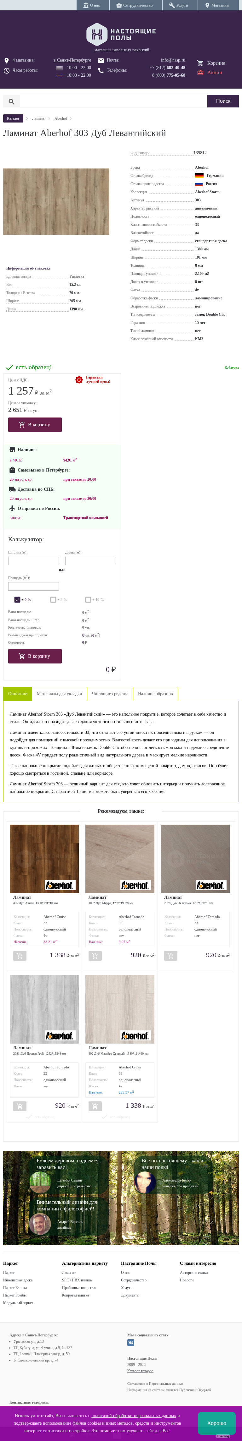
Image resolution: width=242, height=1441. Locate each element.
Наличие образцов (155, 693)
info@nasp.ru (173, 60)
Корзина (216, 63)
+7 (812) (167, 67)
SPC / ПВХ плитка (77, 1280)
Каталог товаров (140, 1371)
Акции (214, 72)
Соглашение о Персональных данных (155, 1383)
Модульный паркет (18, 1303)
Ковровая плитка (75, 1295)
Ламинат (69, 1272)
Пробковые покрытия (79, 1287)
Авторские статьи (194, 1272)
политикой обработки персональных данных (133, 1415)
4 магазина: (24, 60)
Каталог (13, 118)
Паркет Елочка (15, 1287)
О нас (125, 1272)
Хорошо (216, 1423)
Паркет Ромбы (14, 1295)
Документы (130, 1295)
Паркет (8, 1272)
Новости (186, 1280)
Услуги (126, 1287)
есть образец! (34, 367)
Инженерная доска (17, 1280)
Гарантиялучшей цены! (98, 379)
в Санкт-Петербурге (72, 60)
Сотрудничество (134, 1280)
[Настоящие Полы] (121, 35)
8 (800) (168, 75)
